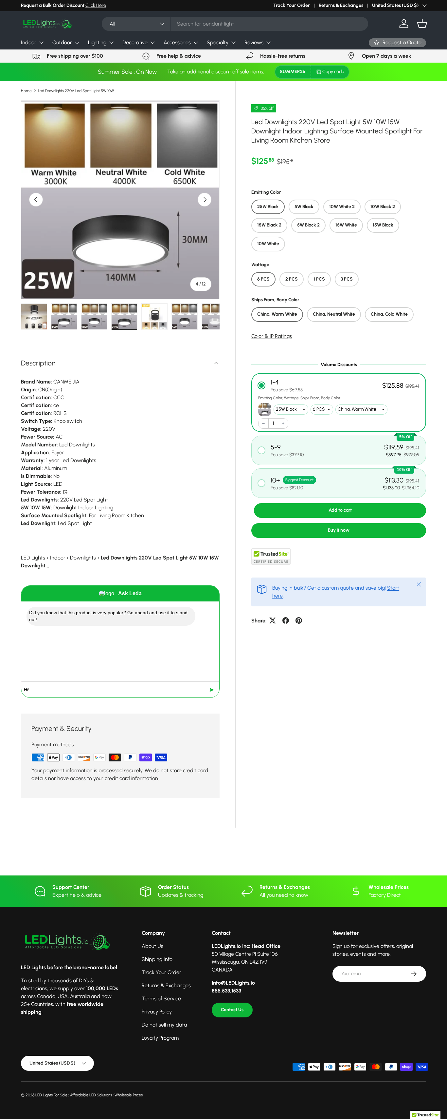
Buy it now (338, 530)
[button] (422, 23)
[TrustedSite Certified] (271, 556)
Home (26, 90)
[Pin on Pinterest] (298, 620)
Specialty (217, 42)
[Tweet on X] (272, 620)
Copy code (333, 71)
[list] (120, 200)
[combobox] (235, 24)
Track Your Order (291, 5)
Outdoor (62, 42)
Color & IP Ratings (271, 336)
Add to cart (340, 510)
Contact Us (232, 1009)
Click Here (95, 5)
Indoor (28, 42)
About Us (152, 946)
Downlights (83, 558)
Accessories (177, 42)
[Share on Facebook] (285, 620)
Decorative (135, 42)
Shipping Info (157, 959)
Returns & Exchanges (341, 5)
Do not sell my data (164, 1025)
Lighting (97, 42)
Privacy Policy (157, 1012)
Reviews (253, 42)
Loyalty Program (160, 1038)
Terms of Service (161, 998)
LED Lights (33, 558)
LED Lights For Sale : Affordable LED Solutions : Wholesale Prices (89, 1095)
